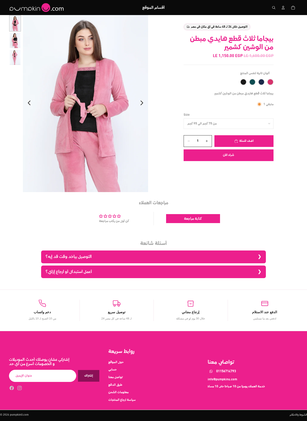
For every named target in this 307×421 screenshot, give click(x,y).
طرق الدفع (115, 384)
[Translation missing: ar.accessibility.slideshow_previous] (28, 104)
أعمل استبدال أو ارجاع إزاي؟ (69, 272)
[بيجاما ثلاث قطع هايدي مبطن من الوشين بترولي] (252, 82)
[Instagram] (19, 387)
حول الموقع (116, 361)
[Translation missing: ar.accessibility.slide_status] (15, 23)
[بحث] (274, 8)
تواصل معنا (115, 377)
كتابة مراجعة (193, 218)
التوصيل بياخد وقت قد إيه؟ (69, 257)
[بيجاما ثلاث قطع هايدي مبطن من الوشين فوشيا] (270, 82)
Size (187, 114)
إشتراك (88, 375)
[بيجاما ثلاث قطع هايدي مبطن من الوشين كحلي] (261, 82)
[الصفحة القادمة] (143, 104)
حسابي (112, 369)
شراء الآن (228, 155)
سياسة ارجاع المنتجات (122, 399)
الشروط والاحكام (298, 415)
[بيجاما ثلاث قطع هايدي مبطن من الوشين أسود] (243, 82)
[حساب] (283, 8)
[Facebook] (11, 387)
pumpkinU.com (19, 415)
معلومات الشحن (118, 392)
